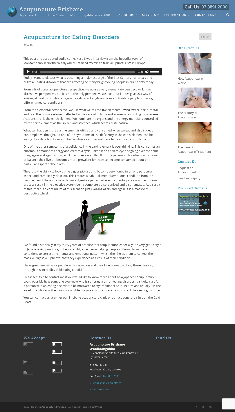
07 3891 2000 (214, 7)
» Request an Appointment (106, 383)
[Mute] (147, 72)
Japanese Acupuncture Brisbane (48, 406)
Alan (30, 45)
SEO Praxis (96, 406)
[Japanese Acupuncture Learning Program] (195, 203)
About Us (126, 15)
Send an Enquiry (189, 178)
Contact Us (204, 15)
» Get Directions (99, 389)
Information (175, 15)
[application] (93, 71)
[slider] (155, 71)
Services (149, 15)
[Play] (28, 72)
